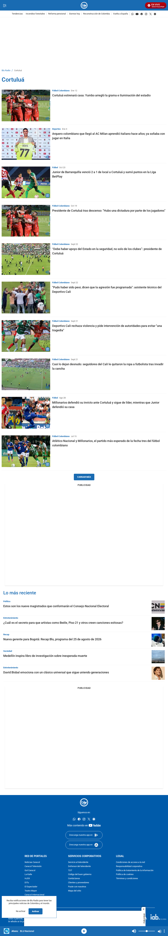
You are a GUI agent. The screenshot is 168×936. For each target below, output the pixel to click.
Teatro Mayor (31, 891)
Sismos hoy (74, 14)
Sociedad (7, 651)
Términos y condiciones (127, 878)
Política (6, 601)
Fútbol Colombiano (61, 90)
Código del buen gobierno (79, 875)
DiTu (27, 883)
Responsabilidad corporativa (129, 866)
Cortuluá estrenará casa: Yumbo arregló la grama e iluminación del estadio (101, 95)
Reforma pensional (57, 14)
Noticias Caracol (32, 862)
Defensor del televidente (79, 866)
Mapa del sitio (74, 891)
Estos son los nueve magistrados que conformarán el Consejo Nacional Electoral (56, 606)
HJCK (27, 878)
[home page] (84, 5)
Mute (134, 931)
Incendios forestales (35, 14)
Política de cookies (125, 875)
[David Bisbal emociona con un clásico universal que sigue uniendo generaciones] (158, 673)
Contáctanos (74, 878)
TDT (70, 870)
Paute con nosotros (77, 887)
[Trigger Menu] (4, 5)
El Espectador (31, 887)
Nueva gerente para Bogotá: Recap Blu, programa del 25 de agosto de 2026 (52, 639)
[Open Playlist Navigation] (164, 931)
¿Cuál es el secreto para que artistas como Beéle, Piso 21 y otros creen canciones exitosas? (63, 622)
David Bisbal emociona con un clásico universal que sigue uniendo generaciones (56, 672)
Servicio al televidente (78, 862)
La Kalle (28, 875)
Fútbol (55, 167)
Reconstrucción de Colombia (96, 14)
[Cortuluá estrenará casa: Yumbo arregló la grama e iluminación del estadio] (26, 105)
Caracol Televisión (33, 866)
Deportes (56, 129)
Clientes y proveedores (78, 883)
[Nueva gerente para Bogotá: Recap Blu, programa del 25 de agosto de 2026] (158, 640)
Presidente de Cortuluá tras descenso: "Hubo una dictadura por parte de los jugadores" (108, 210)
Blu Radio (6, 71)
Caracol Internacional (34, 895)
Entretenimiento (10, 618)
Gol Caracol (30, 870)
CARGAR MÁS (84, 477)
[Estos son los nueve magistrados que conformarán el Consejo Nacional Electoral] (158, 607)
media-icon (84, 931)
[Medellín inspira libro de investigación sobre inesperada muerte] (158, 656)
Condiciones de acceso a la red (130, 862)
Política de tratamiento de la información (134, 870)
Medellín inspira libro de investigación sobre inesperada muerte (45, 655)
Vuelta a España (120, 14)
